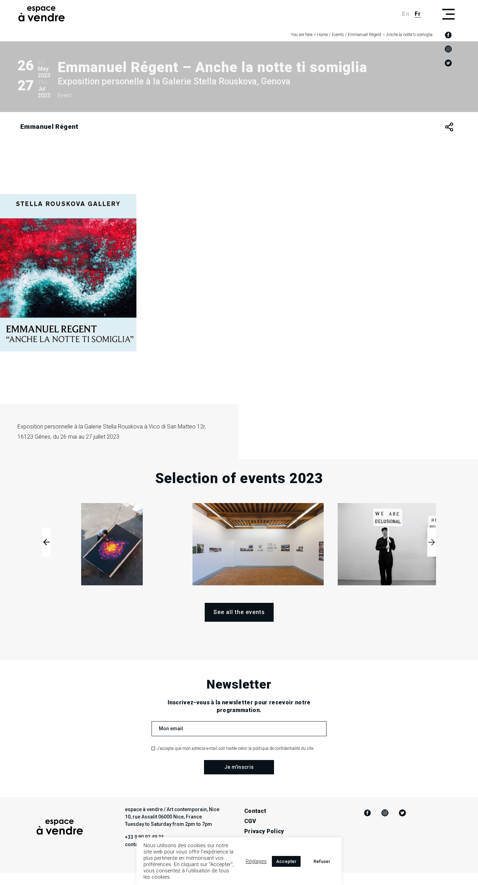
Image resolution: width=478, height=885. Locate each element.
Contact (255, 811)
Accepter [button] (286, 861)
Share (449, 127)
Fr (418, 14)
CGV (250, 821)
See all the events (239, 612)
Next (431, 542)
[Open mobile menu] (448, 14)
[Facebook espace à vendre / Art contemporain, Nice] (448, 35)
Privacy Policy (264, 831)
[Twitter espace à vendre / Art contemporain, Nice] (448, 63)
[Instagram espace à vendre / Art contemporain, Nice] (448, 49)
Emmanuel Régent (49, 127)
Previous (46, 542)
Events (338, 34)
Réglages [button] (256, 861)
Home (322, 34)
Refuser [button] (322, 861)
